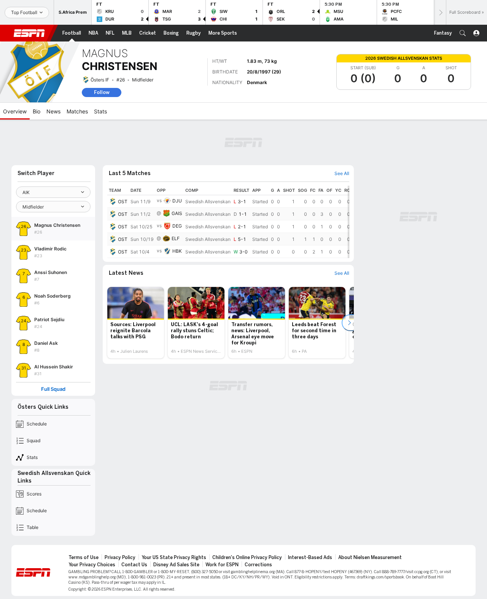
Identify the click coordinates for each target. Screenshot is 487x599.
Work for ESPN (222, 564)
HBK (177, 251)
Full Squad (53, 389)
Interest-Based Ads (310, 557)
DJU (177, 201)
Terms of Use (83, 557)
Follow (102, 92)
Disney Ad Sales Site (176, 564)
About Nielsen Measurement (370, 557)
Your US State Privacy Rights (174, 557)
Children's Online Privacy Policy (247, 557)
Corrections (258, 564)
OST (122, 201)
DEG (177, 226)
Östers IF (100, 80)
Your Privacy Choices (91, 564)
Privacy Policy (120, 557)
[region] (228, 222)
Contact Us (134, 564)
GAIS (177, 213)
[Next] (440, 12)
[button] (463, 33)
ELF (176, 238)
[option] (135, 322)
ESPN (29, 33)
